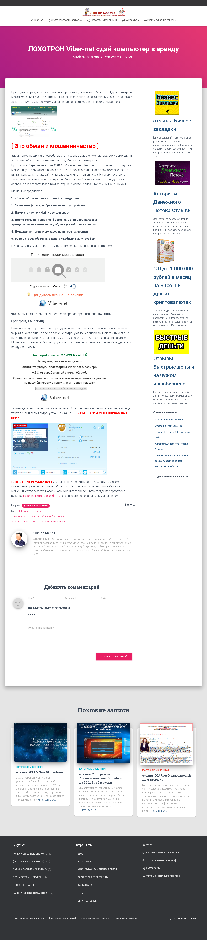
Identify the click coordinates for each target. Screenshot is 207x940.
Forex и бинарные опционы (161, 20)
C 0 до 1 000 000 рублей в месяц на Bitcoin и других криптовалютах (173, 285)
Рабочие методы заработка (67, 20)
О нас (81, 893)
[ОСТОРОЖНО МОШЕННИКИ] (104, 20)
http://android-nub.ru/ (30, 511)
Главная (38, 20)
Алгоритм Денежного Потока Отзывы (172, 202)
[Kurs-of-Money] (19, 539)
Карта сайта (132, 20)
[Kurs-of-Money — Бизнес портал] (103, 12)
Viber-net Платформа (53, 516)
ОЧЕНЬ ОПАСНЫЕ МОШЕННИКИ (30, 869)
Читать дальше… (47, 799)
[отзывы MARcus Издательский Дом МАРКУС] (166, 743)
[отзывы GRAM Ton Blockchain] (40, 742)
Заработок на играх (126, 918)
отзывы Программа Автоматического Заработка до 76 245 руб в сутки (101, 778)
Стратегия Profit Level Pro (169, 426)
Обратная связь (87, 901)
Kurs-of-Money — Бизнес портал (97, 869)
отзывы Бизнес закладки (169, 419)
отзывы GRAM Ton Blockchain (39, 772)
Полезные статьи (23, 885)
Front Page (84, 861)
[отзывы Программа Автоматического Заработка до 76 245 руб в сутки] (103, 743)
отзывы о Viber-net (22, 521)
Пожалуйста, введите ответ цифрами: (49, 607)
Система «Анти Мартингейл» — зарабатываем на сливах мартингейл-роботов (171, 461)
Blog (80, 853)
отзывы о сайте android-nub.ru (49, 521)
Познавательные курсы (27, 877)
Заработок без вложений (93, 877)
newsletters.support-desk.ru (26, 516)
